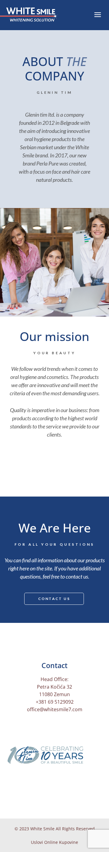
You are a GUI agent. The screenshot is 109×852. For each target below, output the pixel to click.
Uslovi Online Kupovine (54, 842)
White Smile (42, 828)
